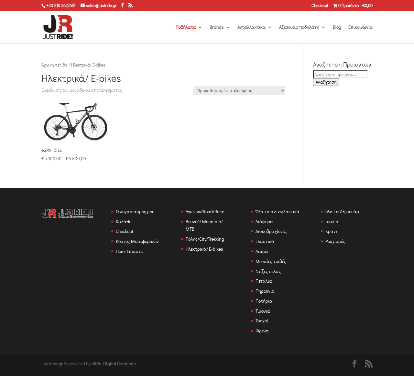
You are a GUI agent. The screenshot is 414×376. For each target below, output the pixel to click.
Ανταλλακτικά (251, 27)
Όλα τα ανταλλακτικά (278, 211)
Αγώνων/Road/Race (205, 211)
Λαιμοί (262, 251)
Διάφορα (264, 221)
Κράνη (331, 231)
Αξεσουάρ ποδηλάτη (299, 27)
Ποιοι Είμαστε (129, 251)
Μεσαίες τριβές (271, 261)
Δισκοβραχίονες (271, 231)
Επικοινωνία (360, 27)
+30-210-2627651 (60, 5)
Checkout (319, 5)
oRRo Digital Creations (114, 363)
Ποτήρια (264, 301)
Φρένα (262, 331)
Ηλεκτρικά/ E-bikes (204, 249)
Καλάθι (123, 221)
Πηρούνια (265, 291)
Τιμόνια (263, 311)
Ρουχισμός (335, 241)
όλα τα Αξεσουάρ (342, 211)
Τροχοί (262, 321)
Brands (217, 27)
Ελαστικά (265, 241)
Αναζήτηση (326, 82)
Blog (337, 27)
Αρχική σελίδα (54, 65)
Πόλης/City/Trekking (205, 239)
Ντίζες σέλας (268, 271)
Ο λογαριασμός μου (135, 211)
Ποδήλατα (186, 27)
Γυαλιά (332, 221)
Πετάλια (264, 281)
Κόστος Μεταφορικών (137, 241)
